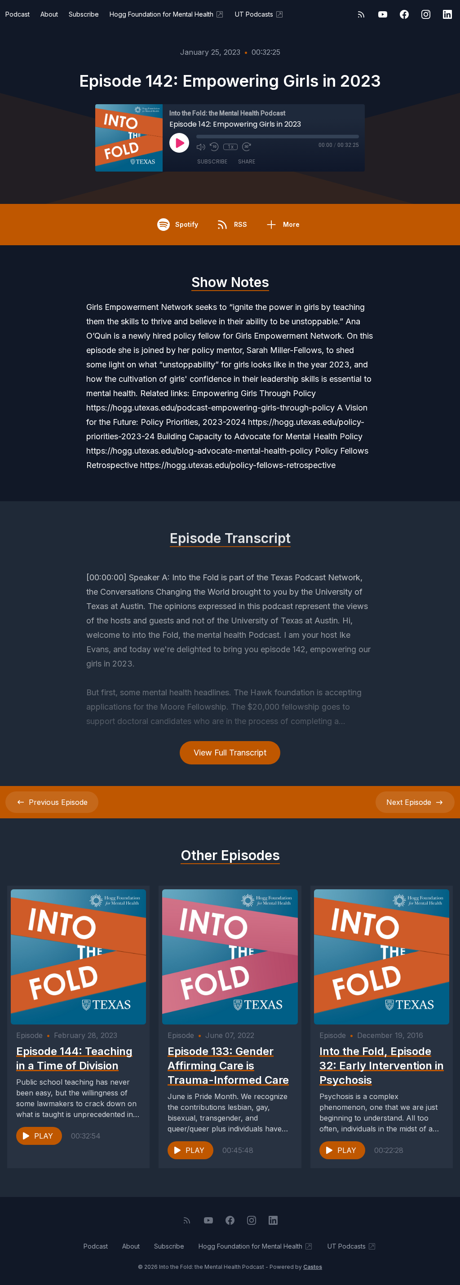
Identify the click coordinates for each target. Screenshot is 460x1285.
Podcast (17, 14)
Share (246, 161)
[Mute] (200, 147)
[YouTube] (383, 14)
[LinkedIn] (447, 14)
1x (231, 147)
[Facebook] (404, 14)
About (49, 14)
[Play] (179, 143)
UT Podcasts (254, 14)
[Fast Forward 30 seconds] (246, 146)
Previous (58, 802)
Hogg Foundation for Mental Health (161, 14)
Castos (312, 1266)
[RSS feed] (361, 14)
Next (408, 802)
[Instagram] (426, 14)
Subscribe (84, 14)
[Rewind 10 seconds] (214, 146)
